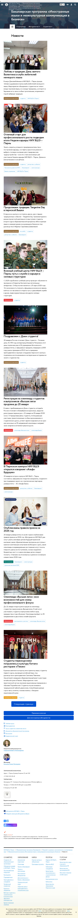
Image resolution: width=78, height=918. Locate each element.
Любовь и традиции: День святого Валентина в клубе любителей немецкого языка (22, 74)
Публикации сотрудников (49, 867)
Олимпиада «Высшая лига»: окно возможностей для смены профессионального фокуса (21, 599)
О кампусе (8, 857)
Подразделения (8, 877)
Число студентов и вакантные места (16, 728)
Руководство (7, 875)
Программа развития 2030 (12, 168)
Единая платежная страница (9, 904)
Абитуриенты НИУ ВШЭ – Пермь (15, 811)
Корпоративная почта (52, 879)
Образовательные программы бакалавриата (28, 850)
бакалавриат (25, 168)
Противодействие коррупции (9, 871)
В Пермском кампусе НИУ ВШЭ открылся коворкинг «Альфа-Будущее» (21, 469)
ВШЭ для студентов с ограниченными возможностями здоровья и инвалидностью (10, 896)
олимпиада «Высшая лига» (21, 430)
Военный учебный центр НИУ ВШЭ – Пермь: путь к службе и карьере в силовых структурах (24, 273)
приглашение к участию (21, 621)
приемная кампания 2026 (11, 565)
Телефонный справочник (7, 885)
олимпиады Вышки (36, 430)
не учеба (22, 231)
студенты (22, 98)
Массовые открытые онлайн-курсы (65, 873)
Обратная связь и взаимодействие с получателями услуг (23, 888)
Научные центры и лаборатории (37, 861)
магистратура (35, 168)
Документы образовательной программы (17, 731)
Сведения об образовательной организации (9, 862)
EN (63, 4)
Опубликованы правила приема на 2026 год (22, 529)
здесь (40, 911)
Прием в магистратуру (21, 870)
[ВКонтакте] (5, 821)
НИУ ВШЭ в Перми (33, 98)
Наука (34, 857)
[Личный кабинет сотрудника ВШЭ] (71, 4)
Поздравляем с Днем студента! (21, 336)
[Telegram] (7, 821)
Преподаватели (10, 726)
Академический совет (12, 736)
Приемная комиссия (39, 713)
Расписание (9, 733)
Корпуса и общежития (7, 889)
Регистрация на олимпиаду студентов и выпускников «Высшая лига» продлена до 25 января (24, 401)
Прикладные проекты (38, 864)
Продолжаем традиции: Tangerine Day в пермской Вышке (24, 209)
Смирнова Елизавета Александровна (14, 750)
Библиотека (49, 881)
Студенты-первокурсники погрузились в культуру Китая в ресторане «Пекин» (21, 663)
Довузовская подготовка (21, 861)
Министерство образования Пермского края (50, 886)
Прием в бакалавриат (24, 867)
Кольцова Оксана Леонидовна (12, 764)
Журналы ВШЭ (50, 864)
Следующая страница (23, 704)
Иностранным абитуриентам (21, 874)
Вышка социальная (9, 171)
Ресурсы (49, 857)
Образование (23, 857)
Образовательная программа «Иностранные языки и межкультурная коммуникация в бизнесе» (34, 852)
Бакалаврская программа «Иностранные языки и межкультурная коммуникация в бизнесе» (40, 15)
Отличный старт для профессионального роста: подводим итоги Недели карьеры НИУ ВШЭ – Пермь (24, 139)
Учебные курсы (10, 723)
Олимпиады (21, 864)
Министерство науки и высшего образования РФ (65, 864)
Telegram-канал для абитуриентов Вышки (17, 814)
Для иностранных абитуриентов (38, 718)
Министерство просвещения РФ (65, 869)
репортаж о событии (34, 164)
